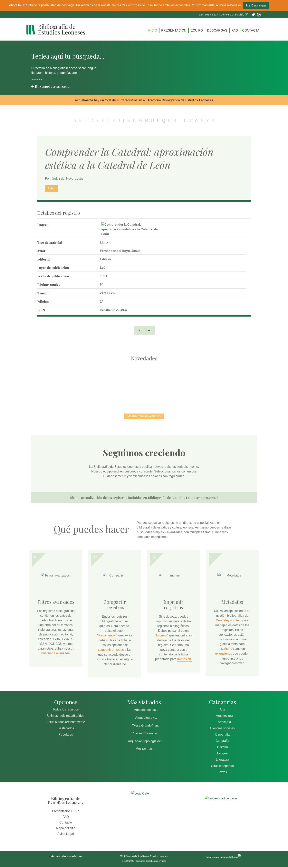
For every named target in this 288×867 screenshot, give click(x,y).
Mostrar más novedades (144, 416)
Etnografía (222, 734)
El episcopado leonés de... (62, 383)
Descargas (217, 30)
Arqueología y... (146, 717)
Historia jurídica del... (144, 383)
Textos (222, 772)
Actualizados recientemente (65, 722)
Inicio (152, 30)
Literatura (222, 759)
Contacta (250, 30)
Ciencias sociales (222, 728)
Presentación (173, 30)
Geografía (222, 740)
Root (68, 390)
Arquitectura (224, 715)
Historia (222, 747)
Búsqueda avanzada (52, 86)
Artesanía (224, 722)
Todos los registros (66, 709)
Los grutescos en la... (103, 383)
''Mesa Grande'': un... (146, 725)
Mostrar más (144, 748)
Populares (66, 734)
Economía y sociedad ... (226, 383)
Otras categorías (222, 765)
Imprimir (144, 330)
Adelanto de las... (146, 709)
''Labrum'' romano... (146, 733)
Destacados (65, 728)
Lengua (222, 753)
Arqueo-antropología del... (146, 741)
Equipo (197, 30)
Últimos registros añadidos (65, 715)
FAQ (235, 30)
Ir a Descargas (256, 5)
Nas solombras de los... (185, 383)
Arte (222, 709)
